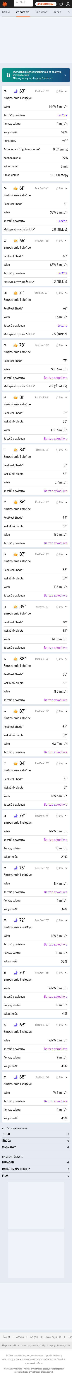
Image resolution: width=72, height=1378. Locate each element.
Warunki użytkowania (13, 1369)
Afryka (20, 1337)
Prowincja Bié (53, 1337)
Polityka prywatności (33, 1369)
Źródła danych (47, 1372)
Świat (6, 1337)
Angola (34, 1337)
